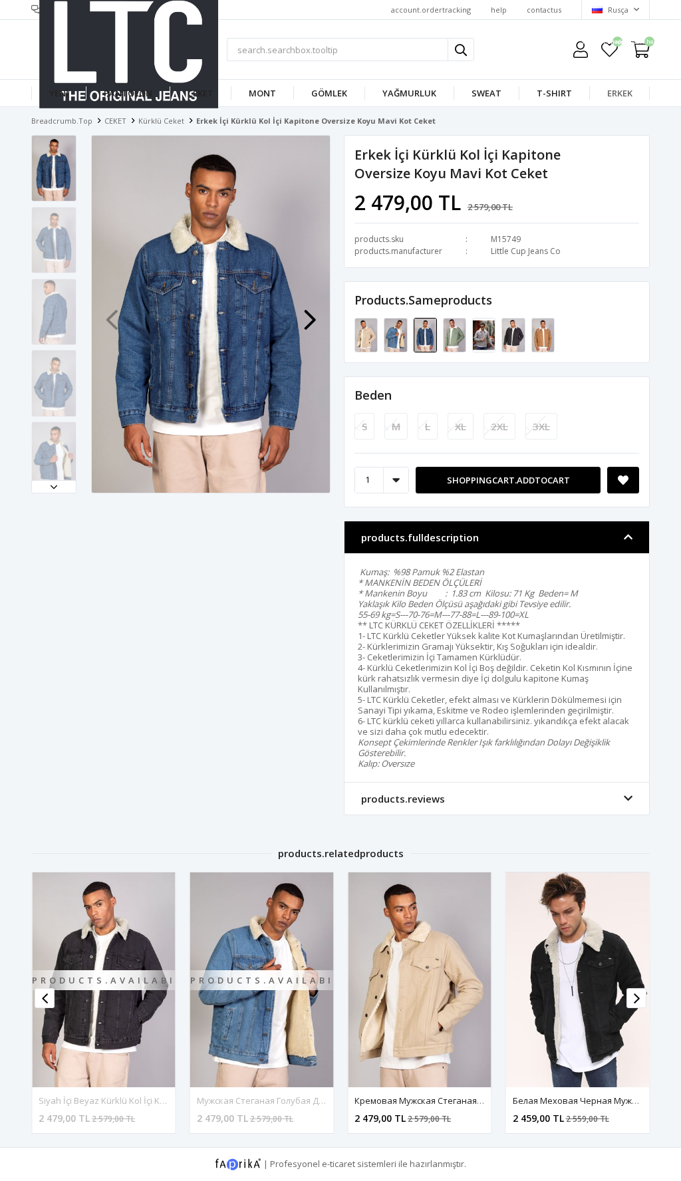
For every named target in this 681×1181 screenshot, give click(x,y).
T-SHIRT (554, 93)
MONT (262, 93)
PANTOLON (128, 93)
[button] (53, 486)
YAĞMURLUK (409, 93)
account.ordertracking (431, 10)
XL (460, 426)
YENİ (58, 93)
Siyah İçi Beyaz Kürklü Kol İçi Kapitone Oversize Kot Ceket (154, 1101)
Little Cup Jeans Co (526, 251)
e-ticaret (338, 1164)
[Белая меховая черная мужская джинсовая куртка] (578, 979)
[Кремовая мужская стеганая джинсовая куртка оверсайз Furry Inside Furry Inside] (367, 334)
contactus (544, 10)
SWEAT (486, 93)
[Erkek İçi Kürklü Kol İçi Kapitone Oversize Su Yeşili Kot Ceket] (455, 334)
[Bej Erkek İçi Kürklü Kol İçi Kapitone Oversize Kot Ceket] (484, 334)
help (499, 10)
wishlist (609, 43)
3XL (541, 426)
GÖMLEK (329, 93)
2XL (499, 426)
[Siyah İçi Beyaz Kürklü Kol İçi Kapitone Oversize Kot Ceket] (514, 334)
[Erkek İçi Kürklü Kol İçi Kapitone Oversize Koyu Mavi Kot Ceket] (426, 334)
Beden (373, 395)
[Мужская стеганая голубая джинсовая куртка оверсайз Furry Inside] (396, 334)
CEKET (200, 93)
